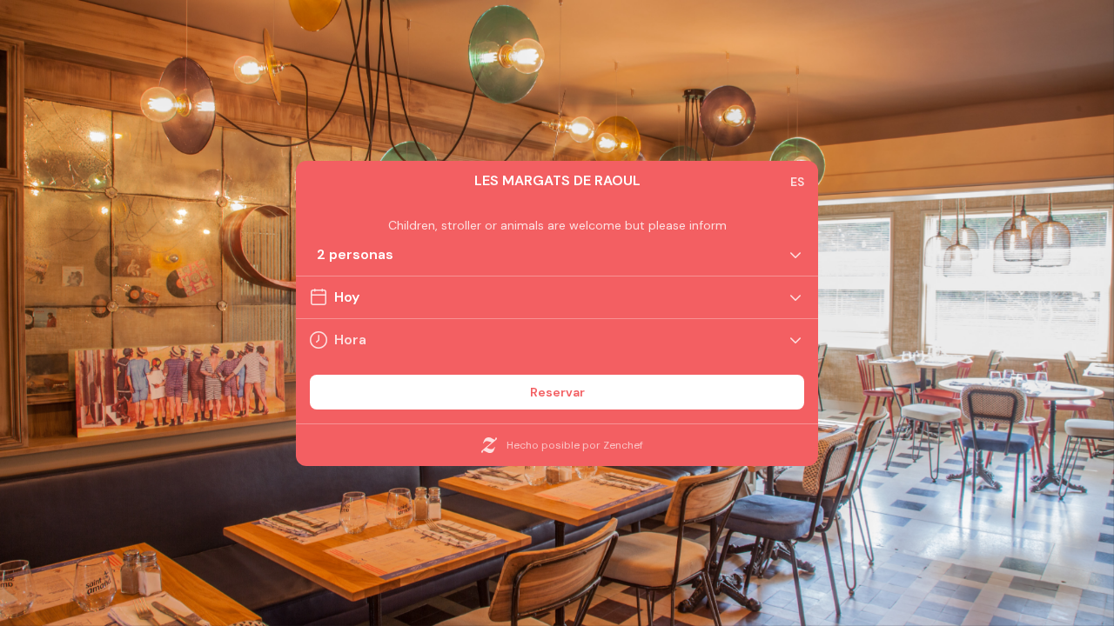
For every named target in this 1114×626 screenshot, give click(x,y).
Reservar (557, 392)
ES (797, 182)
